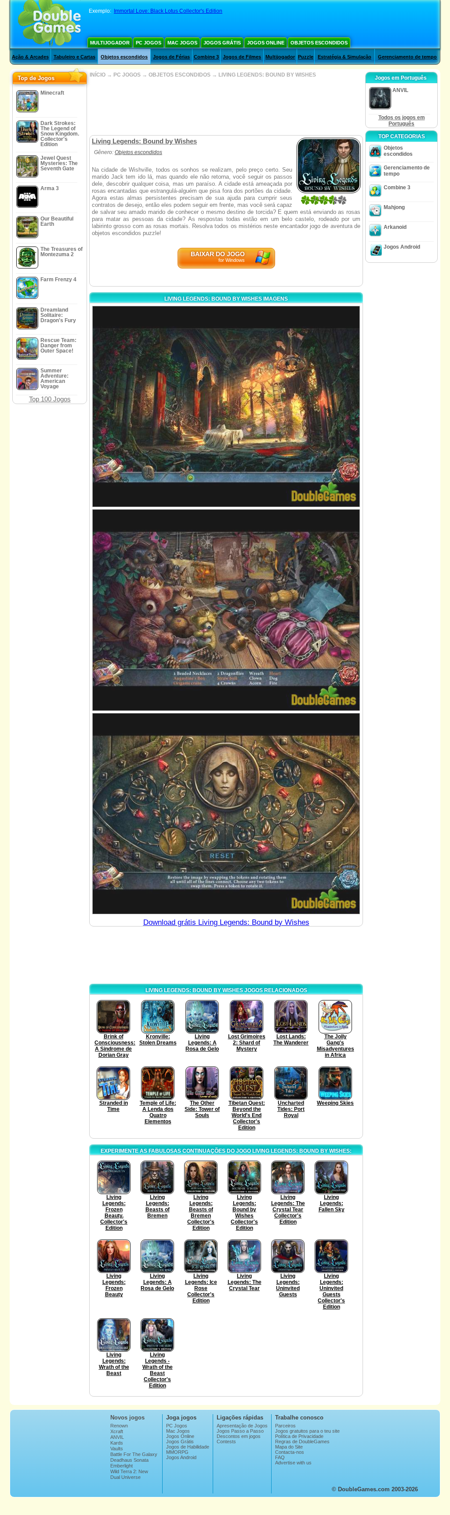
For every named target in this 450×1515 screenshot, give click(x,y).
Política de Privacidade (299, 1436)
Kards (116, 1442)
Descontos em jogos (239, 1436)
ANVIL (117, 1437)
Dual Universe (125, 1477)
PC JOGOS (127, 75)
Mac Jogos (182, 42)
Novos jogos (127, 1417)
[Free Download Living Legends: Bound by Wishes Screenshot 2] (226, 609)
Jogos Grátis (222, 42)
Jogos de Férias (171, 56)
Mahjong (394, 207)
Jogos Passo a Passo (240, 1431)
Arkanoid (395, 227)
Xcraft (116, 1431)
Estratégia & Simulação (344, 56)
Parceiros (285, 1425)
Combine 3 (206, 56)
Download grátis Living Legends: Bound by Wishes (226, 922)
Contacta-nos (289, 1452)
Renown (119, 1425)
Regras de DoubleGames (302, 1441)
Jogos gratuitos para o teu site (307, 1431)
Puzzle (305, 56)
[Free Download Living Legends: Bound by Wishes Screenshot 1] (226, 406)
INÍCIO (97, 75)
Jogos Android (402, 247)
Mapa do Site (289, 1446)
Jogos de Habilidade (187, 1446)
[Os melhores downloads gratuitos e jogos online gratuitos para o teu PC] (49, 24)
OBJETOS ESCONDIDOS (179, 75)
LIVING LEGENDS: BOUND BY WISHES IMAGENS (226, 299)
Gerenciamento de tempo (407, 56)
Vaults (116, 1448)
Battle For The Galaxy (133, 1454)
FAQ (280, 1457)
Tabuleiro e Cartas (74, 56)
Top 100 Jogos (50, 399)
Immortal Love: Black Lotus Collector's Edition (168, 11)
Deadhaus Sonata (129, 1460)
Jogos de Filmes (242, 56)
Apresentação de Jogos (242, 1425)
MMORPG (177, 1452)
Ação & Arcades (30, 56)
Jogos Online (265, 42)
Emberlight (121, 1465)
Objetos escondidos (319, 42)
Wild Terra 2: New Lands (129, 1474)
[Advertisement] (226, 106)
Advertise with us (293, 1462)
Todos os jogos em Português (401, 120)
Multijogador (110, 42)
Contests (226, 1441)
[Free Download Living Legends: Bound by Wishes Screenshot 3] (226, 813)
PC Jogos (148, 42)
